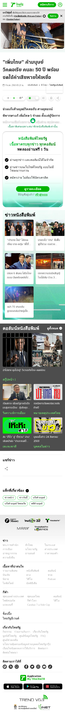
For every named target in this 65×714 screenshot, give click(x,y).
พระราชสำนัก (9, 546)
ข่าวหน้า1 (9, 498)
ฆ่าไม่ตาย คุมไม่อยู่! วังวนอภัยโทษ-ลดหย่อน (24, 370)
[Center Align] (61, 16)
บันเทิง (6, 576)
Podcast (51, 580)
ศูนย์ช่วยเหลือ (35, 637)
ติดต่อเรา (38, 645)
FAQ (24, 637)
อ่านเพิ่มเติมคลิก (28, 16)
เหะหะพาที (8, 447)
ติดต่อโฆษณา (52, 645)
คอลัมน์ (50, 572)
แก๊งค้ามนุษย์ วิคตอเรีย (14, 505)
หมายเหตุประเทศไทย (45, 413)
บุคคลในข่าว (40, 447)
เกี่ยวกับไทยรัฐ (38, 633)
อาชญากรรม (9, 554)
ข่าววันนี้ (21, 498)
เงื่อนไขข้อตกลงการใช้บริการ (17, 645)
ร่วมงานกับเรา (21, 633)
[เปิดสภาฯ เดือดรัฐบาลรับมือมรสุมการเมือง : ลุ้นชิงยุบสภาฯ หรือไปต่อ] (17, 393)
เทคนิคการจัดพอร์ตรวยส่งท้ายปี (47, 406)
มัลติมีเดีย (30, 584)
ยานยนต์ (29, 554)
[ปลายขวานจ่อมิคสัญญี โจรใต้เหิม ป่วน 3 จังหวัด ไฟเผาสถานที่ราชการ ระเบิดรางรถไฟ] (50, 262)
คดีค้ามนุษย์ (35, 505)
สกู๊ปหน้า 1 (9, 380)
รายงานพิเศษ (9, 572)
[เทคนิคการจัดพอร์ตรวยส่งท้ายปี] (48, 393)
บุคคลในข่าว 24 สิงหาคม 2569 (46, 440)
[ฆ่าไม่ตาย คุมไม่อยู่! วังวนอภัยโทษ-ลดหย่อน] (32, 350)
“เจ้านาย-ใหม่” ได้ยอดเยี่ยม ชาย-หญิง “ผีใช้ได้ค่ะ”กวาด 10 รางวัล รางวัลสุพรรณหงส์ (18, 243)
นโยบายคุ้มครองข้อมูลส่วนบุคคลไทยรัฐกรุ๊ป (24, 641)
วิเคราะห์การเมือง (13, 413)
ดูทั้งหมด (53, 328)
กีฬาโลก (29, 602)
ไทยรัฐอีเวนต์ (10, 619)
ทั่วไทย (44, 85)
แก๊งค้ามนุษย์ (36, 498)
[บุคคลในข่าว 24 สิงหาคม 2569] (48, 426)
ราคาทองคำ (50, 554)
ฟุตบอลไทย (30, 597)
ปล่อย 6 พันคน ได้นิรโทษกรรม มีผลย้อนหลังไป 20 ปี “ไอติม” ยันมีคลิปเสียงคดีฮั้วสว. (19, 276)
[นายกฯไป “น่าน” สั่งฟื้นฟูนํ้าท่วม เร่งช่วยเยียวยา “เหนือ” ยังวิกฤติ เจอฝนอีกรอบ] (50, 228)
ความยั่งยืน (8, 558)
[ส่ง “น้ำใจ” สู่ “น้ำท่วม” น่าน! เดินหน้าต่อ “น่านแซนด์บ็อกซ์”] (17, 426)
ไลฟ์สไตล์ (7, 584)
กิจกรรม (7, 633)
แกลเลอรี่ (7, 606)
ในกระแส (48, 546)
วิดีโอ (28, 580)
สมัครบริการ (48, 4)
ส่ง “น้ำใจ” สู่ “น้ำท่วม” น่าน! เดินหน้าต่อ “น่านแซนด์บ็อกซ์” (16, 440)
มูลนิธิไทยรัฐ (54, 633)
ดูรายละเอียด (33, 189)
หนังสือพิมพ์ (33, 85)
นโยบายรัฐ (30, 550)
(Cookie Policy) (13, 19)
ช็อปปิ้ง (6, 614)
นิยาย (5, 580)
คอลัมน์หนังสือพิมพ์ (19, 328)
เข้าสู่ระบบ (41, 195)
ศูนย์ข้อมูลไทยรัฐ (11, 637)
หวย (48, 576)
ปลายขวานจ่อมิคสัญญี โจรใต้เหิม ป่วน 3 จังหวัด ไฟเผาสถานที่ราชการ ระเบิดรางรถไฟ (49, 276)
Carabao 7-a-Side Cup (38, 606)
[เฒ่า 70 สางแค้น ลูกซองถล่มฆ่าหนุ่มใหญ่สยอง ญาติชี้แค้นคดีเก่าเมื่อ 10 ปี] (19, 295)
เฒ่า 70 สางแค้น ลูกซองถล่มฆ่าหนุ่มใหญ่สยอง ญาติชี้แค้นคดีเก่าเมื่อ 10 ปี (18, 310)
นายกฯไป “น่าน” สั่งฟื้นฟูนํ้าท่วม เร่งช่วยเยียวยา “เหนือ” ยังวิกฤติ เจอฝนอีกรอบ (49, 243)
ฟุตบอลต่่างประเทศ (12, 597)
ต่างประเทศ (49, 550)
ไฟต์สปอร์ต (8, 602)
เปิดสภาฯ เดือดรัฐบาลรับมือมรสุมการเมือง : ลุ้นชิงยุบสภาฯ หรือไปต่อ (16, 407)
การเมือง (7, 550)
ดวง (27, 576)
